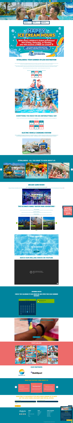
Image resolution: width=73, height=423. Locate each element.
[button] (24, 1)
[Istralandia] (17, 1)
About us (29, 411)
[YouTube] (23, 413)
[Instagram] (21, 413)
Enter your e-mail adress (18, 400)
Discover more (20, 228)
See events (36, 251)
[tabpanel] (36, 22)
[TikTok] (25, 413)
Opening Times (39, 411)
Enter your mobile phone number (41, 400)
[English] (71, 1)
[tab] (25, 20)
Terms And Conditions (49, 411)
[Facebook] (20, 413)
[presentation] (1, 169)
